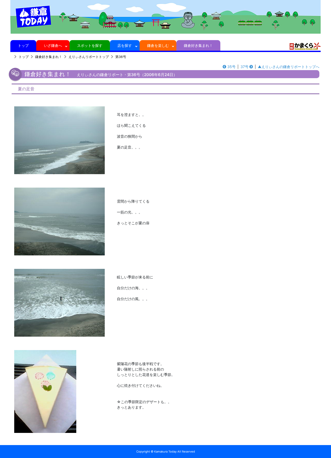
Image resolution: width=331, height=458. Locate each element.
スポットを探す (89, 45)
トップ (23, 45)
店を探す (124, 45)
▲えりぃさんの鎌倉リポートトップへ (288, 66)
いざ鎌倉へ (53, 45)
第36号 (120, 57)
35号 (231, 66)
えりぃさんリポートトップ (89, 57)
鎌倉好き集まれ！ (198, 45)
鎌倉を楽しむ (158, 45)
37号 (244, 66)
